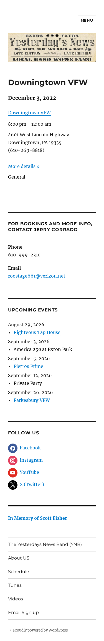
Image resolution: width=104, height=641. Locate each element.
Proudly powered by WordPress (40, 630)
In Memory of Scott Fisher (37, 518)
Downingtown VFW (29, 112)
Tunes (15, 585)
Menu (87, 20)
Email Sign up (23, 612)
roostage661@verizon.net (36, 276)
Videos (15, 599)
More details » (24, 166)
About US (18, 558)
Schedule (18, 571)
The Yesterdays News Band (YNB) (45, 544)
